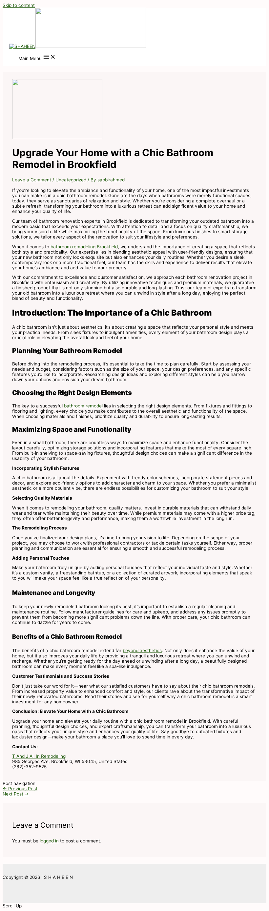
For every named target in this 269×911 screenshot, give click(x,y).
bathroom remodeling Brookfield (84, 246)
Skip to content (19, 5)
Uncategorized (70, 179)
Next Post (16, 794)
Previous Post (20, 788)
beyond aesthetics (142, 650)
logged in (49, 840)
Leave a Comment (31, 179)
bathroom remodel (83, 405)
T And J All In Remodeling (39, 756)
